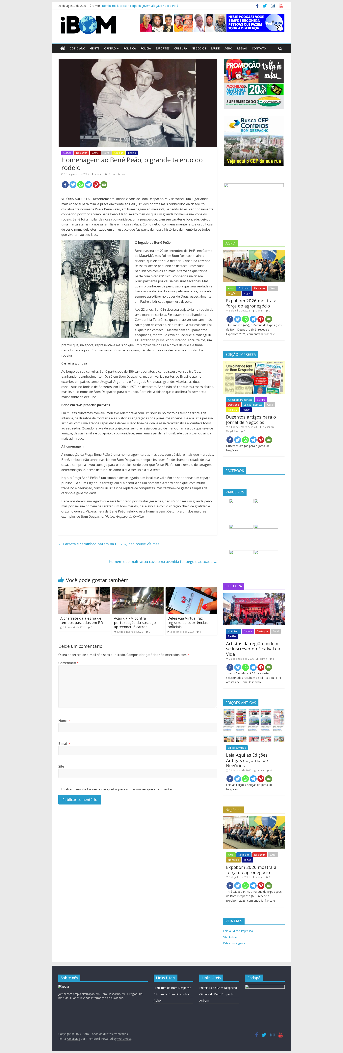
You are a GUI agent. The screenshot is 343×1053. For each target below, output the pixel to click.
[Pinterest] (96, 184)
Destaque (81, 153)
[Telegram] (88, 184)
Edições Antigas (237, 747)
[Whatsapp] (80, 184)
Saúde (215, 48)
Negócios (199, 48)
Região (242, 48)
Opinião (110, 48)
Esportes (163, 48)
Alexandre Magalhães (240, 399)
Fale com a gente (234, 943)
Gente (94, 48)
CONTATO (259, 48)
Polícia (146, 48)
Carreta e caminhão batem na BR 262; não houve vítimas (108, 543)
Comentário (68, 663)
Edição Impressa (253, 404)
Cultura (180, 48)
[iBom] (62, 48)
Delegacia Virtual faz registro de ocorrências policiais (188, 622)
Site (61, 766)
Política (129, 48)
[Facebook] (65, 184)
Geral (106, 153)
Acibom (158, 1000)
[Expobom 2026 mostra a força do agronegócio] (254, 252)
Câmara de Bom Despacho (171, 994)
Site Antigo (230, 937)
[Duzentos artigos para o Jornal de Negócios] (254, 363)
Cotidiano (77, 48)
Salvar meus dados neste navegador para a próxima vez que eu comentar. (118, 789)
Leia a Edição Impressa (238, 931)
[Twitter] (72, 184)
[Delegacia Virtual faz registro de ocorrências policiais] (191, 589)
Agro (228, 48)
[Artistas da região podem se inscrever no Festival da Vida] (254, 595)
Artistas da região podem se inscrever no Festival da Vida (253, 648)
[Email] (103, 184)
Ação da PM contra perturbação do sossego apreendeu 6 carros (135, 622)
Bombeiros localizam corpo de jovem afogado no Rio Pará (140, 6)
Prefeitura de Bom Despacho (172, 988)
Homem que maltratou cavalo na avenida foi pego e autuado (163, 561)
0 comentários (116, 174)
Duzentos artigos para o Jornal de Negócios (251, 419)
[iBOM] (63, 986)
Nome (64, 720)
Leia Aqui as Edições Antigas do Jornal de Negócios (247, 760)
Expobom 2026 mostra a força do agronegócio (251, 303)
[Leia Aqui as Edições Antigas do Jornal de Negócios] (254, 711)
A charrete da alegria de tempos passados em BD (81, 620)
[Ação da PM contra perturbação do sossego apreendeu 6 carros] (138, 589)
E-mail (64, 743)
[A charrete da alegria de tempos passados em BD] (84, 589)
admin (99, 174)
